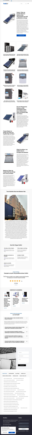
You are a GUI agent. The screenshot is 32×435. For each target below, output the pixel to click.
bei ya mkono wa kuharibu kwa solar (19, 378)
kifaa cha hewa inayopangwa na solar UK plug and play (11, 404)
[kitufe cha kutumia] (26, 3)
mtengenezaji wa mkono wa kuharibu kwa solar (10, 381)
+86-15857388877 (6, 0)
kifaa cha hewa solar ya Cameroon (8, 393)
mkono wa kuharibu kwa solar (8, 378)
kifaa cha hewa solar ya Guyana (23, 396)
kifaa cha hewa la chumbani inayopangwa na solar (11, 406)
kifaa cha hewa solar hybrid (21, 394)
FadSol (5, 257)
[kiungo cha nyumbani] (5, 3)
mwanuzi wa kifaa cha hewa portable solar (9, 394)
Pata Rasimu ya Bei (21, 35)
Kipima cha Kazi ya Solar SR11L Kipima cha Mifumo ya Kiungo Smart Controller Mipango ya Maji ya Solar (9, 86)
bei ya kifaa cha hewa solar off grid (21, 391)
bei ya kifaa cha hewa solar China (19, 393)
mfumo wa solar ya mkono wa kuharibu (9, 380)
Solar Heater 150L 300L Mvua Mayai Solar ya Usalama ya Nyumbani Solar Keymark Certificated (9, 70)
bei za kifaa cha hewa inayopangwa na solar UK (10, 411)
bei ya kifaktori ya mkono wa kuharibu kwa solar (10, 386)
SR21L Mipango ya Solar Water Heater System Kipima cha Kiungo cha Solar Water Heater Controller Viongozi (9, 101)
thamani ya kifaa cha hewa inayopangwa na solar (10, 396)
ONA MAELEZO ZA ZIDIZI (9, 47)
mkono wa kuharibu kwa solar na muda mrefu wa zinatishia (12, 383)
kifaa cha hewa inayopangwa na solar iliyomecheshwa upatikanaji (13, 399)
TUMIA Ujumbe (22, 365)
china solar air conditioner (19, 380)
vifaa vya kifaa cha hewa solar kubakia (9, 391)
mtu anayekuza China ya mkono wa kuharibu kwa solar (11, 388)
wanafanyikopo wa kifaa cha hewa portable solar (10, 409)
